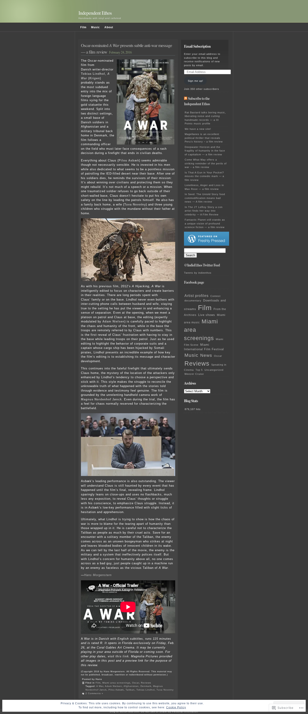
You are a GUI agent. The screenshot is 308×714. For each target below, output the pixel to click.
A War (99, 686)
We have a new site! (198, 129)
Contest (215, 296)
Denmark (145, 686)
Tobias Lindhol (93, 73)
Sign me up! (195, 80)
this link (122, 656)
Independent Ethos (95, 12)
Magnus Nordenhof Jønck (101, 399)
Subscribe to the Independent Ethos (197, 101)
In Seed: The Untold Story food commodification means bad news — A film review (205, 198)
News (206, 355)
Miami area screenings (116, 682)
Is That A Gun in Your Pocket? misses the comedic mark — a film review (204, 176)
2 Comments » (94, 693)
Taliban (130, 689)
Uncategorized (214, 370)
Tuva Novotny (135, 204)
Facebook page (194, 282)
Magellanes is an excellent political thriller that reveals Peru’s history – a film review (204, 138)
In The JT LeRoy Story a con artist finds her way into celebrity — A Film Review (204, 211)
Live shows (206, 315)
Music (95, 27)
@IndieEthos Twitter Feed (202, 265)
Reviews (146, 682)
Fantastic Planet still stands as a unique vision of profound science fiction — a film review (205, 223)
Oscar (135, 682)
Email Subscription (197, 46)
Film (83, 27)
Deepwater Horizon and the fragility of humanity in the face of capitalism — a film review (205, 151)
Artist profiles (196, 296)
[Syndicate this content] (185, 98)
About (108, 27)
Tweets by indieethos (197, 272)
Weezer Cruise (194, 374)
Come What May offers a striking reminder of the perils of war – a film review (206, 163)
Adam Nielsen (113, 321)
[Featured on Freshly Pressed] (206, 244)
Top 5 (199, 370)
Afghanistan (131, 686)
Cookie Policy (176, 707)
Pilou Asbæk (129, 160)
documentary (192, 300)
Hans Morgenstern (98, 575)
